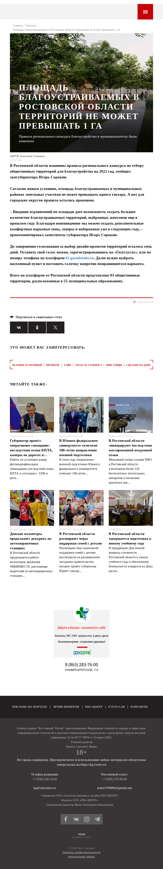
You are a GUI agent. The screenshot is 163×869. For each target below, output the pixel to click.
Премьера (53, 365)
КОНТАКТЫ (139, 706)
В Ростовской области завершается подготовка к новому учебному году (130, 538)
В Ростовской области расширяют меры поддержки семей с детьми (80, 538)
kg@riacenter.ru (45, 788)
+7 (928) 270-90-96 (114, 779)
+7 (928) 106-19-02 (44, 779)
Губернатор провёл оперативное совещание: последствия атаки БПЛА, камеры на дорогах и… (31, 448)
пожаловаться (145, 301)
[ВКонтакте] (19, 327)
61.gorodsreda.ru (80, 258)
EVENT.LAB (116, 706)
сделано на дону (138, 365)
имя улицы (114, 365)
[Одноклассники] (37, 327)
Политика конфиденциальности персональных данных (81, 854)
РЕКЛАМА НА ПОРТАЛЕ (29, 706)
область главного (88, 365)
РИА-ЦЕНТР (94, 706)
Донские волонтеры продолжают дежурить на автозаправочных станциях (30, 541)
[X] (55, 327)
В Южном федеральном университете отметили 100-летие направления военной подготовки (78, 448)
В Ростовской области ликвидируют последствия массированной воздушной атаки (130, 448)
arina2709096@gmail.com (114, 788)
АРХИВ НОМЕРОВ (66, 706)
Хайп (67, 365)
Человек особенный (27, 365)
